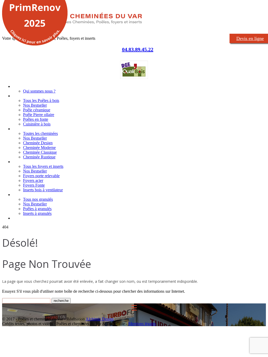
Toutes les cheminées (40, 133)
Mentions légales (142, 323)
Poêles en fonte (35, 119)
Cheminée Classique (40, 152)
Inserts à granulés (37, 213)
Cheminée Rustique (39, 157)
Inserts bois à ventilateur (43, 190)
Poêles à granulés (37, 208)
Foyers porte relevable (41, 176)
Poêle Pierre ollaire (38, 114)
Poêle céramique (36, 110)
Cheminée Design (38, 143)
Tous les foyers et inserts (43, 166)
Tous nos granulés (38, 199)
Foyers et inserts (27, 161)
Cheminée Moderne (39, 147)
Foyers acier (33, 180)
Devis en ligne (250, 38)
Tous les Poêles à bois (41, 100)
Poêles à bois (24, 95)
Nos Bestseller (35, 105)
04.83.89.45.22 (137, 49)
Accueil (18, 86)
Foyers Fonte (34, 185)
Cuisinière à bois (37, 124)
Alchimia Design (100, 319)
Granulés (20, 194)
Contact (19, 218)
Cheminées (22, 128)
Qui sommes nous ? (39, 91)
